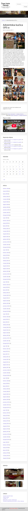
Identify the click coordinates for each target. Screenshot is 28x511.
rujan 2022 (5, 314)
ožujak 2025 (5, 233)
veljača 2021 (5, 364)
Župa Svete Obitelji (5, 4)
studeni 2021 (6, 340)
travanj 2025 (6, 231)
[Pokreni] (4, 130)
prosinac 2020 (6, 370)
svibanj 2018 (6, 452)
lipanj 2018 (5, 450)
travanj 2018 (6, 455)
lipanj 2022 (5, 322)
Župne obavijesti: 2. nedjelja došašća (18, 115)
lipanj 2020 (5, 386)
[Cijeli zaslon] (23, 130)
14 (16, 169)
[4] (21, 484)
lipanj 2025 (5, 225)
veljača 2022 (5, 332)
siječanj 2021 (6, 367)
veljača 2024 (5, 268)
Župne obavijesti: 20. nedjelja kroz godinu (13, 146)
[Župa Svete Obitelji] (14, 12)
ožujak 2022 (5, 330)
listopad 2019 (6, 407)
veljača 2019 (5, 428)
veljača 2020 (5, 396)
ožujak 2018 (5, 458)
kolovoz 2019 (6, 412)
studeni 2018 (6, 436)
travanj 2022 (6, 327)
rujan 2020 (5, 378)
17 (4, 171)
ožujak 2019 (5, 426)
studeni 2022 (6, 308)
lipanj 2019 (5, 418)
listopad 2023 (6, 279)
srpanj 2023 (5, 287)
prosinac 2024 (6, 242)
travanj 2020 (6, 391)
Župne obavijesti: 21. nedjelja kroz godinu (13, 142)
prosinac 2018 (6, 434)
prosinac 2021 (6, 338)
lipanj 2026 (5, 193)
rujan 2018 (5, 442)
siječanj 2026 (6, 207)
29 (19, 174)
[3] (11, 484)
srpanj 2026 (5, 191)
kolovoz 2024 (6, 252)
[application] (14, 126)
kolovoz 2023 (6, 284)
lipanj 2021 (5, 354)
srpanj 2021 (5, 351)
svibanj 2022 (6, 324)
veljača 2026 (5, 204)
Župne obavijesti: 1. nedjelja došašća (15, 114)
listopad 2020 (6, 375)
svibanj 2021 (6, 356)
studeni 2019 (6, 404)
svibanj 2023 (6, 292)
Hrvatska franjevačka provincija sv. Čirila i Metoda (13, 501)
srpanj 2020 (5, 383)
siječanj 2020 (6, 399)
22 (19, 171)
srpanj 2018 (5, 447)
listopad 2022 (6, 311)
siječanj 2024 (6, 271)
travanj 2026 (6, 199)
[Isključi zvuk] (21, 130)
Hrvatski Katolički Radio (8, 496)
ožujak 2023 (5, 298)
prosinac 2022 (6, 306)
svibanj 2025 (6, 228)
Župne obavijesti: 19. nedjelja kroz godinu (13, 148)
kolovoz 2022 (6, 316)
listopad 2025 (6, 215)
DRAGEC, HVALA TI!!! (8, 144)
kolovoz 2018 (6, 444)
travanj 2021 (6, 359)
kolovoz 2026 (6, 188)
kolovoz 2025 (6, 220)
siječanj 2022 (6, 335)
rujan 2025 (5, 217)
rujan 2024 (5, 250)
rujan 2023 (5, 282)
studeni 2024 (6, 244)
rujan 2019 (5, 410)
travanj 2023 (6, 295)
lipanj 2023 (5, 290)
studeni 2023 (6, 276)
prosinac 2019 (6, 402)
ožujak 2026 (5, 201)
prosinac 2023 (6, 274)
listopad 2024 (6, 247)
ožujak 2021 (5, 362)
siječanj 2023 (6, 303)
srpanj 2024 (5, 255)
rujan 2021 (5, 346)
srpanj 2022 (5, 319)
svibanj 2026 (6, 196)
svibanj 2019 (6, 420)
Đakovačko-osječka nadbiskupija (10, 499)
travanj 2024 (6, 263)
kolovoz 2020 (6, 380)
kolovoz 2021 (6, 348)
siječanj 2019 (6, 431)
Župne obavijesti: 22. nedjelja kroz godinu (13, 139)
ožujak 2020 (5, 394)
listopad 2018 (6, 439)
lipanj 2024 (5, 258)
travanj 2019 (6, 423)
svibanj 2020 (6, 388)
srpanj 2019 (5, 415)
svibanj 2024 (6, 260)
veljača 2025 (5, 236)
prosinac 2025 (6, 209)
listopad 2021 (6, 343)
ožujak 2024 (5, 266)
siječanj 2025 (6, 239)
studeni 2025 (6, 212)
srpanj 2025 (5, 223)
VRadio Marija (6, 497)
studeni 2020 (6, 372)
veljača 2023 (5, 300)
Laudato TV (5, 498)
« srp (4, 179)
